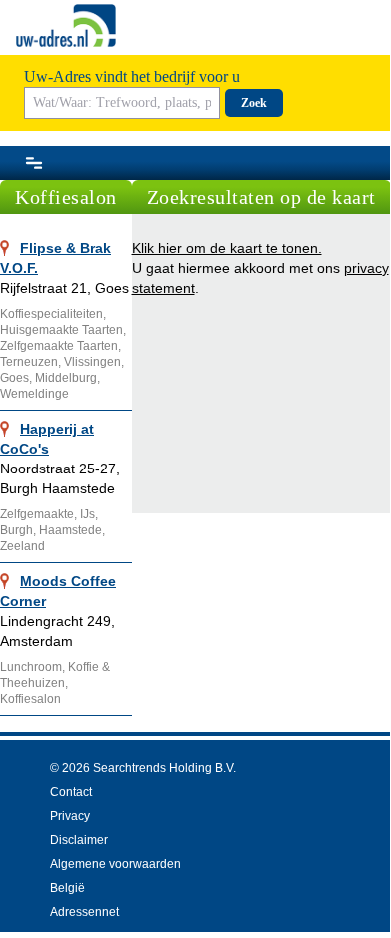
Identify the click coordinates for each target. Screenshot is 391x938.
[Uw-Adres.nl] (66, 25)
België (67, 888)
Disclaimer (79, 840)
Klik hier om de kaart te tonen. (227, 248)
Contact (71, 792)
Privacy (70, 816)
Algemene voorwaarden (115, 864)
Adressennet (84, 912)
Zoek (254, 103)
